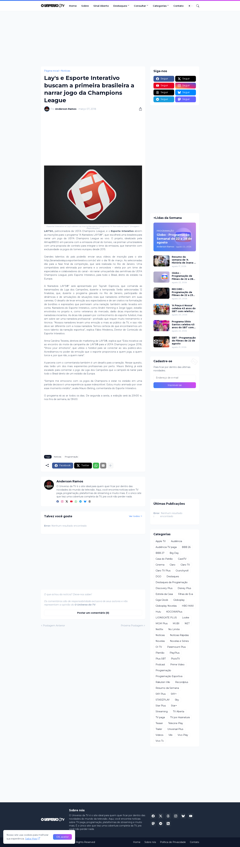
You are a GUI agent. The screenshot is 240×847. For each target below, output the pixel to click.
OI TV (159, 646)
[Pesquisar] (196, 6)
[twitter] (67, 501)
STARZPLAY (163, 699)
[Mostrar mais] (110, 466)
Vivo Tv (160, 740)
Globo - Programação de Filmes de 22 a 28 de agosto (182, 276)
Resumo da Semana (167, 688)
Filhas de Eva (185, 594)
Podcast (160, 664)
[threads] (89, 501)
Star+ (174, 705)
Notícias (65, 71)
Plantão (160, 652)
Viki (170, 735)
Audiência (176, 541)
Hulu (158, 611)
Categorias (160, 5)
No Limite (174, 629)
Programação (71, 456)
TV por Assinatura (180, 717)
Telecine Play (175, 723)
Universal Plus (175, 729)
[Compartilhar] (139, 109)
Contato (178, 5)
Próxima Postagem (132, 625)
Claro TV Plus (163, 570)
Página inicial (51, 71)
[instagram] (62, 501)
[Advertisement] (120, 38)
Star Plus (161, 705)
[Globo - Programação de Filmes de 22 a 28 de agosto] (161, 277)
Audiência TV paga (166, 547)
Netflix (159, 629)
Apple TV (161, 541)
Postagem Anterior (54, 625)
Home (73, 5)
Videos (159, 735)
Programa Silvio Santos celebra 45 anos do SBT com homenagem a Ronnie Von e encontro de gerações (183, 324)
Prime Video (177, 664)
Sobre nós (150, 842)
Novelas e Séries (179, 641)
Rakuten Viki (163, 682)
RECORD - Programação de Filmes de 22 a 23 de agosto (182, 292)
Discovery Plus (164, 588)
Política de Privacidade (173, 842)
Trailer (159, 729)
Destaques (120, 5)
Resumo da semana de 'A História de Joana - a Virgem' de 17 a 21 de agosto (184, 259)
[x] (161, 816)
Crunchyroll (182, 570)
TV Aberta (178, 711)
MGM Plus (162, 623)
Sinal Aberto (101, 5)
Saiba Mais (31, 838)
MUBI (176, 623)
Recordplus (181, 682)
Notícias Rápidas (179, 635)
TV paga (160, 717)
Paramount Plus (176, 646)
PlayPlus (174, 652)
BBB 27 (160, 553)
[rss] (168, 823)
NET (187, 623)
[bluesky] (85, 501)
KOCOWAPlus (174, 611)
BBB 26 (186, 547)
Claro (172, 564)
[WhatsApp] (96, 466)
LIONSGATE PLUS (166, 617)
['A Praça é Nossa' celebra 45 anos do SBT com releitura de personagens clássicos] (161, 309)
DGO (158, 576)
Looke (185, 617)
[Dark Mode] (190, 6)
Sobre (85, 5)
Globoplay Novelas (166, 605)
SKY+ (174, 693)
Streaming (162, 711)
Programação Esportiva (169, 676)
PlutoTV (175, 658)
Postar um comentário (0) (93, 612)
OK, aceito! (62, 836)
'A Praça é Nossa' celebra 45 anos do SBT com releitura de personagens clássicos (184, 308)
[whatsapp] (76, 501)
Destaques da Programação (172, 582)
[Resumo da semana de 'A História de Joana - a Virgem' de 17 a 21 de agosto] (161, 260)
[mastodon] (153, 823)
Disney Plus (184, 588)
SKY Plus (161, 693)
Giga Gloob (162, 599)
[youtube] (71, 501)
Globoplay (179, 599)
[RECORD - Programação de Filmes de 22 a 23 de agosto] (161, 293)
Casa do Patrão (164, 558)
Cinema (160, 564)
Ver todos (134, 516)
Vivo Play (183, 735)
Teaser (159, 723)
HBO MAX (188, 605)
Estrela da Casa (164, 594)
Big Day (174, 553)
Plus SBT (161, 658)
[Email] (103, 466)
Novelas (160, 641)
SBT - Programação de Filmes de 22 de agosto (184, 340)
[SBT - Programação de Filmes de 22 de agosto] (161, 341)
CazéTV (182, 558)
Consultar (140, 5)
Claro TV (185, 564)
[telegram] (80, 501)
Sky (177, 699)
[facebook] (57, 501)
